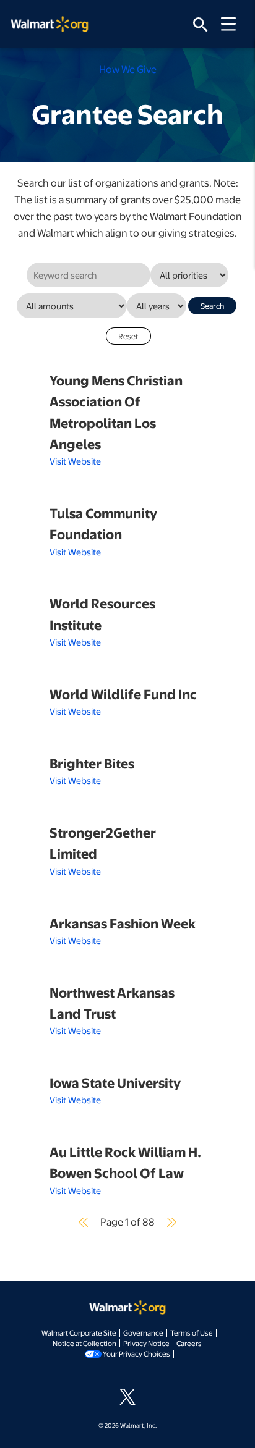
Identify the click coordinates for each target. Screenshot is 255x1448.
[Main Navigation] (232, 24)
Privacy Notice (146, 1343)
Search (212, 305)
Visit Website (75, 461)
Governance (143, 1332)
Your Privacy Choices (136, 1353)
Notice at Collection (84, 1343)
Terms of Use (191, 1332)
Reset (128, 336)
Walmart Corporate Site (78, 1332)
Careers (189, 1343)
